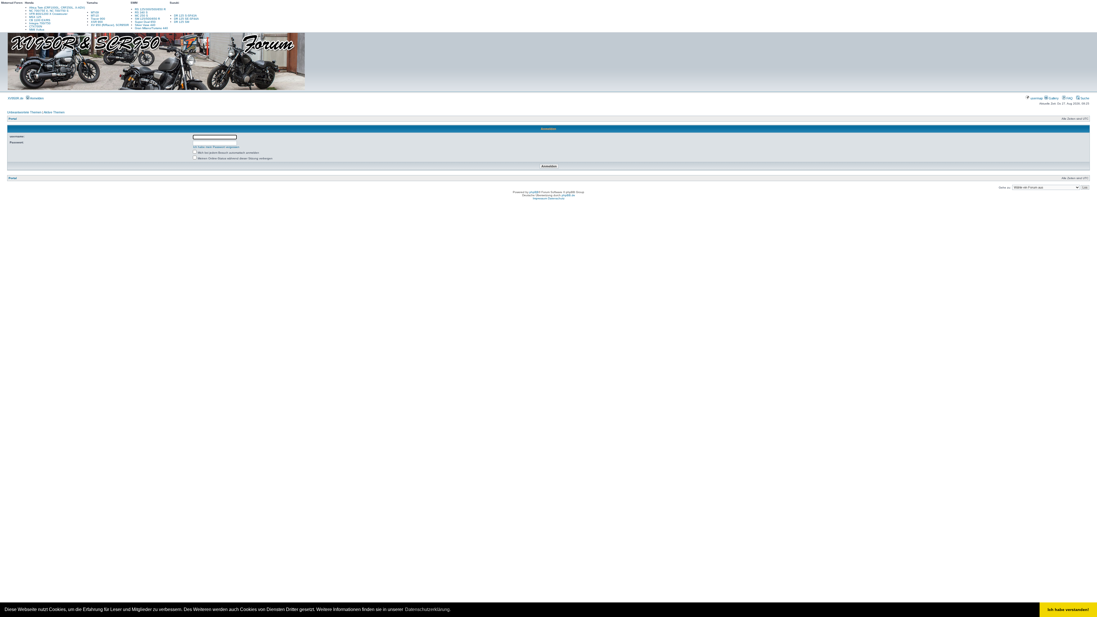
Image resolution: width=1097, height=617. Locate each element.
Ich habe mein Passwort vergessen (216, 147)
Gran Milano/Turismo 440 (151, 28)
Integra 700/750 (40, 23)
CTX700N (35, 26)
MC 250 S (141, 15)
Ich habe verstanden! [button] (1068, 609)
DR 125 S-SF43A (185, 15)
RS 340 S (141, 12)
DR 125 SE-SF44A (186, 18)
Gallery (1053, 98)
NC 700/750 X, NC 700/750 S (49, 10)
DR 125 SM (181, 21)
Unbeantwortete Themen (24, 112)
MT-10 (95, 15)
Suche (1084, 98)
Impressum (540, 198)
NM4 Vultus (36, 29)
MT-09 (95, 12)
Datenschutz (556, 198)
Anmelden (36, 98)
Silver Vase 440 (145, 25)
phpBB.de (568, 195)
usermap (1037, 98)
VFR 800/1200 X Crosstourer (48, 13)
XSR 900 (97, 21)
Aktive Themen (54, 112)
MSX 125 (35, 17)
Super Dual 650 (145, 21)
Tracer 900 (98, 18)
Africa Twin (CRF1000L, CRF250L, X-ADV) (57, 7)
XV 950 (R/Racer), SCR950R (110, 25)
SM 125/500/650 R (147, 18)
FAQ (1069, 98)
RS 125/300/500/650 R (150, 9)
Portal (13, 118)
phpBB (534, 192)
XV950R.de (15, 98)
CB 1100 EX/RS (39, 20)
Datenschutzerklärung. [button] (428, 609)
